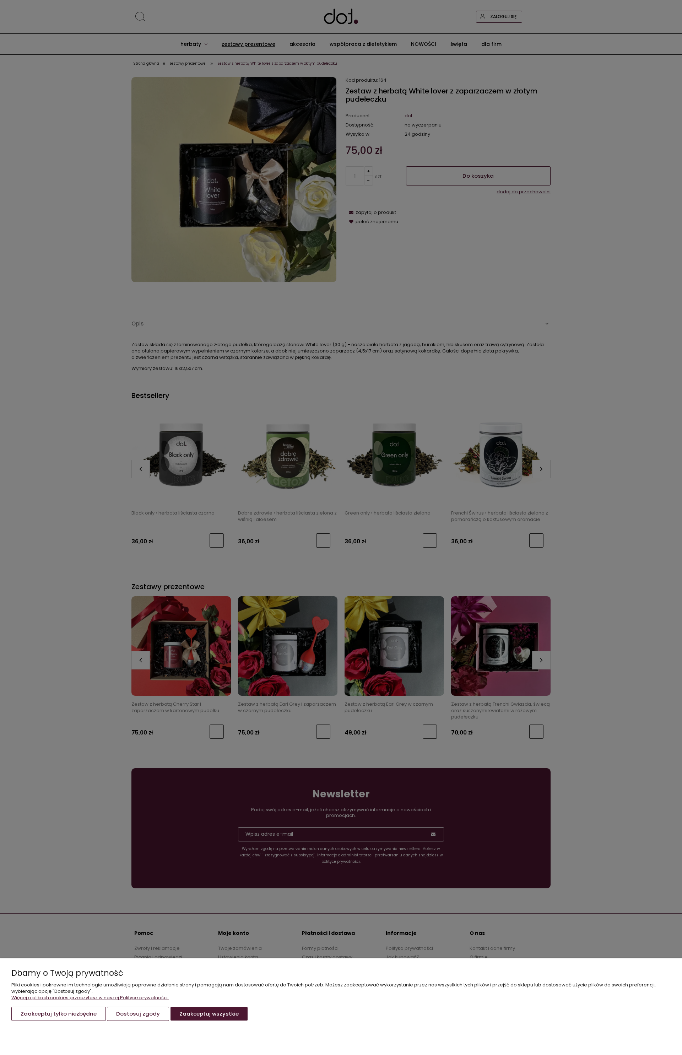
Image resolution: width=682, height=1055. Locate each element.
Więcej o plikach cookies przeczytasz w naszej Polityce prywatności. (90, 997)
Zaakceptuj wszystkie (209, 1013)
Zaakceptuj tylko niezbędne (59, 1013)
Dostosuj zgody (138, 1013)
